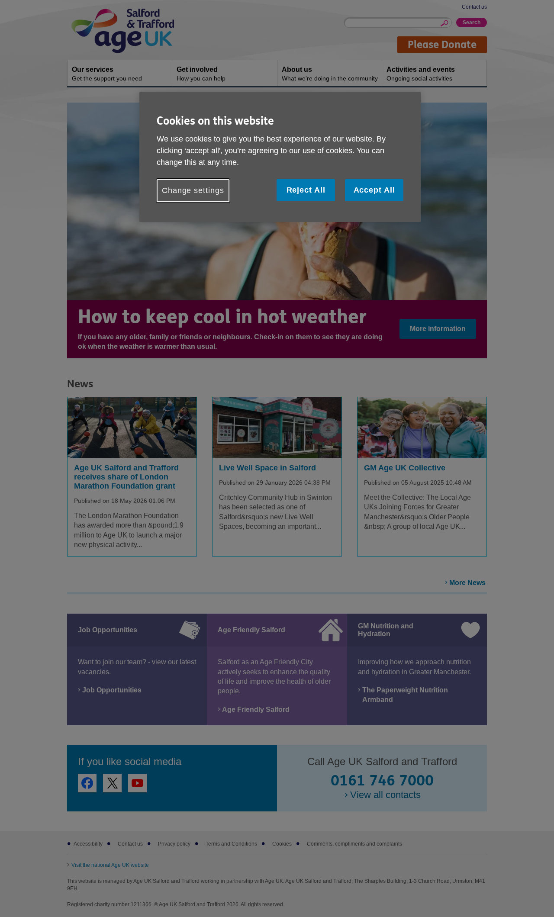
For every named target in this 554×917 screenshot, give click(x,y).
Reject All (306, 190)
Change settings (193, 190)
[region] (280, 157)
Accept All (374, 190)
